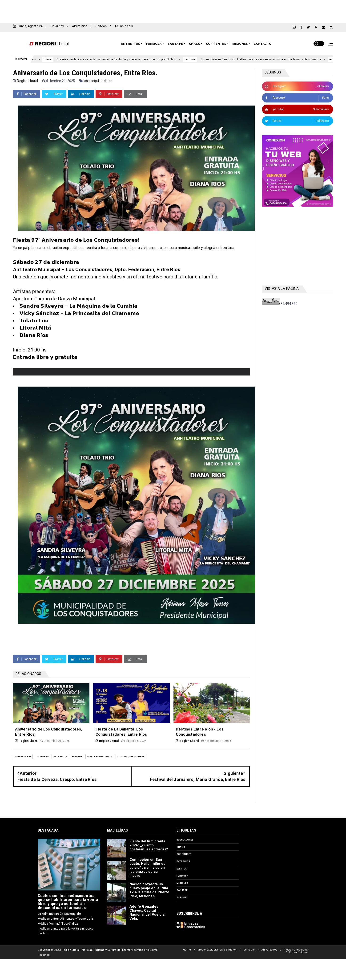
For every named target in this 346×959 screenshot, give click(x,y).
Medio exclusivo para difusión (217, 949)
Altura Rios (79, 26)
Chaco (194, 43)
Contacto (262, 43)
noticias (130, 59)
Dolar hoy (57, 26)
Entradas (190, 923)
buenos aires (185, 839)
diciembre (42, 756)
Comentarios (194, 927)
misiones (182, 883)
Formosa (153, 43)
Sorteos (101, 26)
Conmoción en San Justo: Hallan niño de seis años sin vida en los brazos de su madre (201, 59)
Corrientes (216, 43)
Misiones (240, 43)
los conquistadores (98, 81)
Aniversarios (269, 949)
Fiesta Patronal (298, 952)
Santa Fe (175, 43)
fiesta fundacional (100, 756)
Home (187, 949)
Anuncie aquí (124, 26)
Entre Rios (130, 43)
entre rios (60, 756)
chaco (181, 847)
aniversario (23, 756)
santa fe (182, 890)
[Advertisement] (173, 10)
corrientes (184, 854)
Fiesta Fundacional (296, 949)
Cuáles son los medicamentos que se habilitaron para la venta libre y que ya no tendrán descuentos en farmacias (68, 901)
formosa (182, 875)
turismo (182, 897)
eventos (275, 59)
